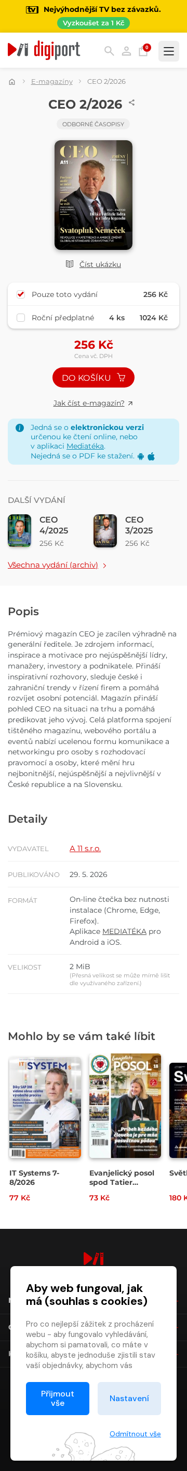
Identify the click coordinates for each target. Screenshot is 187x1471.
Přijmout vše (57, 1398)
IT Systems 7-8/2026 (34, 1177)
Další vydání (36, 500)
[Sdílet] (132, 102)
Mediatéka (85, 446)
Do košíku (87, 378)
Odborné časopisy (93, 124)
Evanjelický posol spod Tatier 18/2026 (121, 1182)
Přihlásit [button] (126, 50)
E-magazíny (52, 81)
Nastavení (129, 1398)
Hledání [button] (109, 50)
